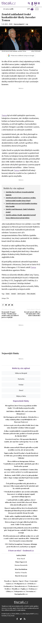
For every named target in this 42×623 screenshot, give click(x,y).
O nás (8, 615)
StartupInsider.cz (21, 594)
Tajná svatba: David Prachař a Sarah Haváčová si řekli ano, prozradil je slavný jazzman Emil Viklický (21, 455)
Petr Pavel (21, 559)
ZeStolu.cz (31, 584)
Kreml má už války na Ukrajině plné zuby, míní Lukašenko (32, 314)
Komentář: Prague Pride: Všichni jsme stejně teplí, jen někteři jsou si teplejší (10, 314)
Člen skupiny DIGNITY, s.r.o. (30, 613)
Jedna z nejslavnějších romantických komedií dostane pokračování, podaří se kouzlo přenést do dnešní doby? (21, 433)
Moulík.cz (15, 589)
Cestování (33, 581)
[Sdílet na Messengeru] (6, 305)
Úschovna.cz (33, 586)
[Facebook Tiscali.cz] (17, 619)
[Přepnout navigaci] (32, 3)
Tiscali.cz (7, 581)
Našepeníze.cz (19, 591)
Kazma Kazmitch (21, 565)
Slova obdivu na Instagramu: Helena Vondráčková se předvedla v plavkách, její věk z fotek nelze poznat (21, 464)
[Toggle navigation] (38, 3)
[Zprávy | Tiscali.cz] (9, 3)
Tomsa (4, 115)
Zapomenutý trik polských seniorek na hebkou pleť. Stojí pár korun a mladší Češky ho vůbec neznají (21, 530)
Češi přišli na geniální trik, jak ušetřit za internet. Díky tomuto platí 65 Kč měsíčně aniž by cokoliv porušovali (21, 486)
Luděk (11, 9)
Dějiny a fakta (21, 396)
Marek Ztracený (21, 576)
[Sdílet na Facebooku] (3, 305)
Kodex (12, 615)
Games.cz (9, 584)
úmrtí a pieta (21, 294)
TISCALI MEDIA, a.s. (17, 613)
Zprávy (15, 581)
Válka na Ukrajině (21, 373)
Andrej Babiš (21, 555)
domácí (13, 294)
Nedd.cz (8, 589)
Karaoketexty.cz (21, 586)
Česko (7, 294)
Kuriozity (21, 379)
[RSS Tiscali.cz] (24, 619)
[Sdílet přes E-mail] (12, 305)
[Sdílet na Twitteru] (9, 305)
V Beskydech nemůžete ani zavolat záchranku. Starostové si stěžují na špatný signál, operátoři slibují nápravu (21, 494)
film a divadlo (31, 294)
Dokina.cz (32, 589)
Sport (21, 581)
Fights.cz (24, 589)
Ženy (26, 581)
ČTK (7, 298)
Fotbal (21, 385)
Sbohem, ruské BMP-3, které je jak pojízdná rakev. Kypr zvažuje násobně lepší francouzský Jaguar (21, 478)
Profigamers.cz (20, 584)
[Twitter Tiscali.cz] (20, 619)
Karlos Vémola (21, 573)
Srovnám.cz (30, 591)
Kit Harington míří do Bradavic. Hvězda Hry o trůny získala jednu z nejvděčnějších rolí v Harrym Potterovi (21, 419)
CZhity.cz (9, 591)
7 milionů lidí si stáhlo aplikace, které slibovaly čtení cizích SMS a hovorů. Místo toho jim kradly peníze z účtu (21, 502)
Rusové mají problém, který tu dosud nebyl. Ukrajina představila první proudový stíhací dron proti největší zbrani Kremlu (21, 510)
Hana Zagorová (21, 562)
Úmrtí (21, 390)
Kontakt (4, 615)
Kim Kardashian (21, 569)
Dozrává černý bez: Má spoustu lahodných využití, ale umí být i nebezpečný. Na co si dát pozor (21, 441)
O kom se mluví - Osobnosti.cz (21, 550)
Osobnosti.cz (8, 586)
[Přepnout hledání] (29, 3)
